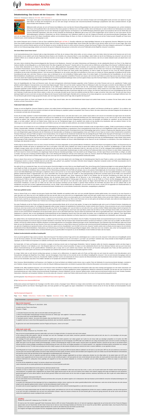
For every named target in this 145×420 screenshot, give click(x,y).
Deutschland (56, 295)
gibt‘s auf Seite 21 (64, 41)
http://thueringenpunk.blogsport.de (23, 293)
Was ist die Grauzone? (23, 303)
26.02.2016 (37, 17)
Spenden (42, 9)
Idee (24, 9)
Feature (20, 295)
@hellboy (21, 399)
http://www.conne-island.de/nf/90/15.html (29, 280)
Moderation (30, 9)
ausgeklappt (29, 299)
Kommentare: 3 (48, 17)
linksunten (36, 9)
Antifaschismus (32, 295)
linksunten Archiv (37, 4)
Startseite (20, 9)
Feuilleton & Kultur (41, 295)
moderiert (36, 299)
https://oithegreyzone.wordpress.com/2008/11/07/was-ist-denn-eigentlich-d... (45, 276)
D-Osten (62, 295)
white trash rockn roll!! (23, 329)
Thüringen (70, 295)
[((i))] (17, 7)
